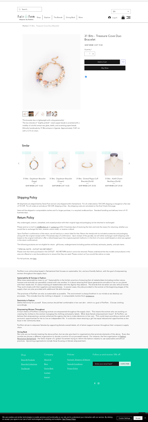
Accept (138, 418)
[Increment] (93, 54)
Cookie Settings (124, 418)
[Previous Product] (18, 163)
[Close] (145, 418)
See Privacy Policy (69, 419)
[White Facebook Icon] (95, 383)
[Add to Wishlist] (123, 62)
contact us (55, 227)
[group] (74, 169)
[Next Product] (129, 163)
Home (25, 26)
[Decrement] (86, 54)
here (34, 258)
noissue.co (90, 296)
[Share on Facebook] (86, 76)
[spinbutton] (90, 54)
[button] (123, 17)
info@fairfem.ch (42, 227)
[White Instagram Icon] (98, 383)
